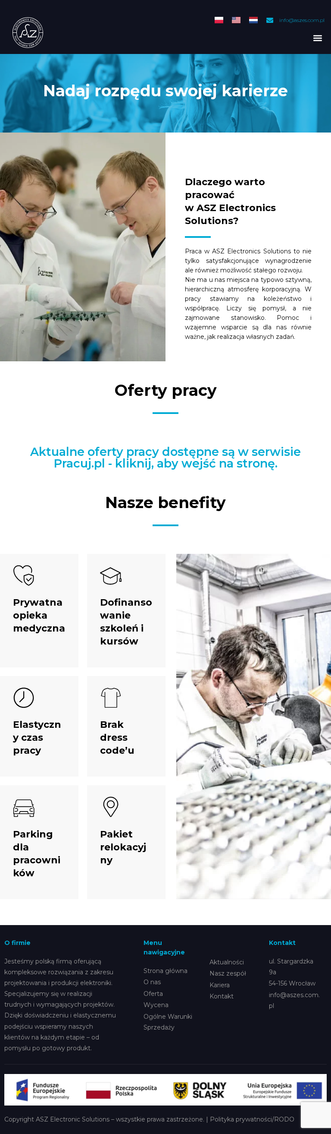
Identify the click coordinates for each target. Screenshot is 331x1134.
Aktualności (226, 962)
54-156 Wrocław (292, 983)
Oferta (153, 994)
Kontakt (221, 996)
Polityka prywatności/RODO (252, 1119)
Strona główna (165, 971)
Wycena (156, 1005)
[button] (317, 38)
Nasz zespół (227, 973)
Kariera (219, 985)
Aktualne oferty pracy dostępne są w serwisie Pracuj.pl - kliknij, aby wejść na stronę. (165, 458)
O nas (152, 982)
